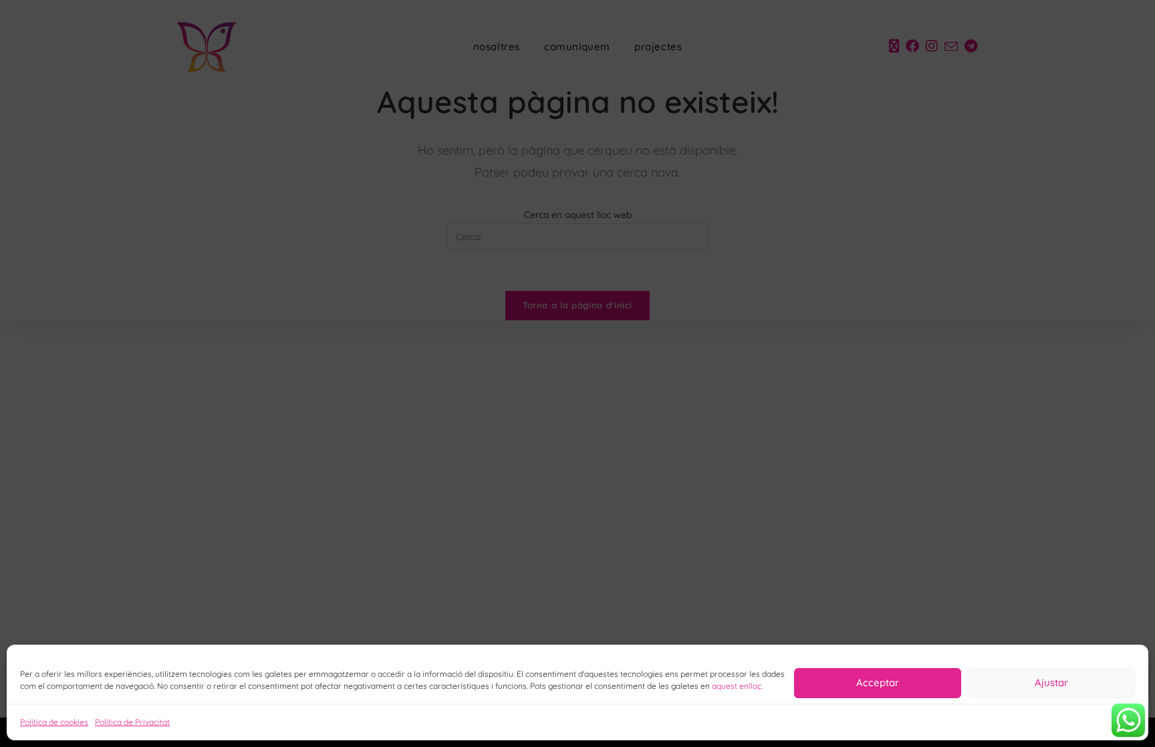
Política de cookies (54, 722)
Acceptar (877, 682)
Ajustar (1051, 682)
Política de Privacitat (132, 722)
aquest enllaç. (737, 686)
